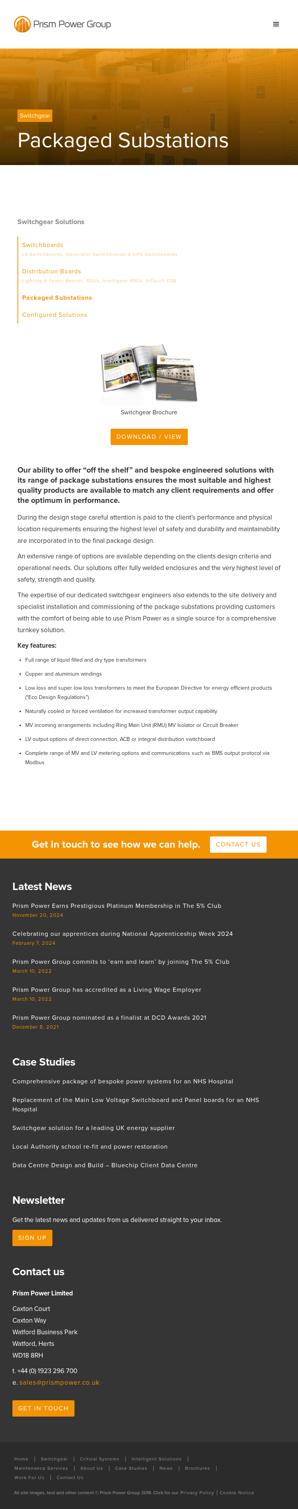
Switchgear (54, 1459)
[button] (276, 24)
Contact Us (70, 1477)
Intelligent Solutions (157, 1459)
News (166, 1468)
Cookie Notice (237, 1492)
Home (21, 1459)
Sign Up (32, 1238)
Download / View (149, 437)
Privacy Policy (197, 1492)
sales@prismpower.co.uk (59, 1383)
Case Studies (131, 1468)
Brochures (197, 1468)
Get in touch (43, 1408)
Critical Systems (100, 1459)
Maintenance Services (41, 1468)
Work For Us (29, 1477)
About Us (91, 1468)
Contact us (238, 844)
